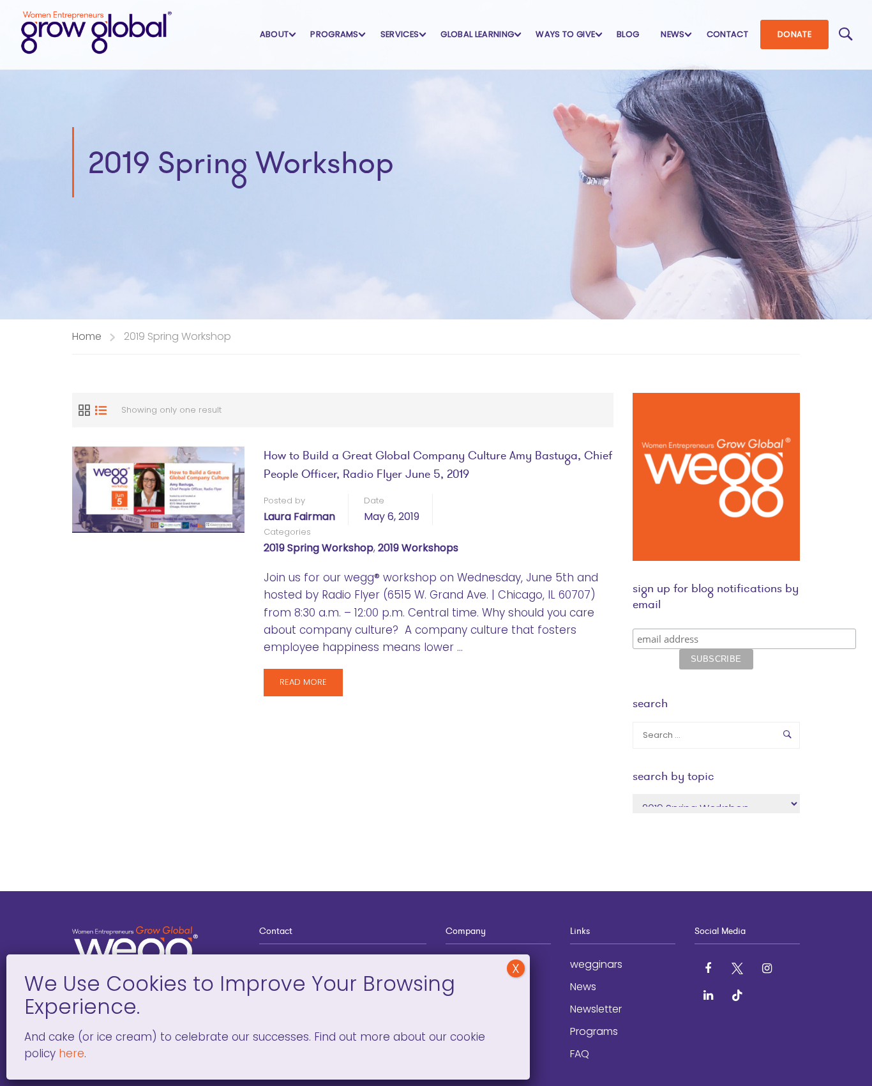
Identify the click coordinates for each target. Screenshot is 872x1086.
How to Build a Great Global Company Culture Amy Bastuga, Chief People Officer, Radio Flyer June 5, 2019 (438, 464)
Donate (794, 34)
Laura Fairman (299, 516)
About (274, 34)
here (70, 1053)
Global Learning (477, 34)
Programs (334, 34)
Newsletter (596, 1009)
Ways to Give (565, 34)
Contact (727, 34)
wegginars (596, 964)
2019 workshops (418, 547)
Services (399, 34)
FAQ (579, 1053)
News (672, 34)
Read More (303, 685)
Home (86, 336)
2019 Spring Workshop (318, 547)
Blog (628, 34)
